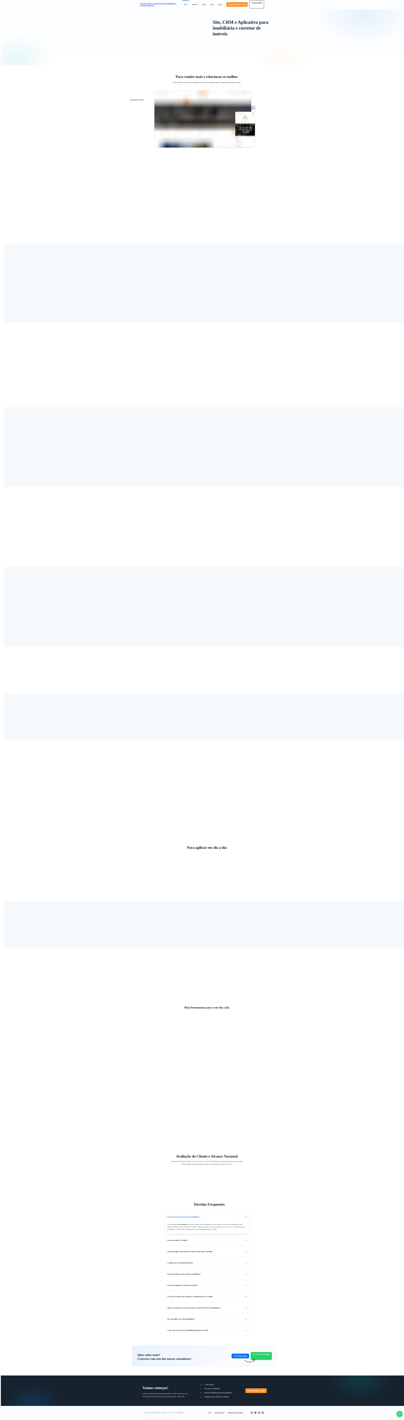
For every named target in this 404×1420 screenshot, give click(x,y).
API (209, 1412)
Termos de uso (219, 1412)
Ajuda (220, 4)
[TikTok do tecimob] (259, 1412)
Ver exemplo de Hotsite (189, 230)
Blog (212, 4)
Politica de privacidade (235, 1412)
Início (186, 4)
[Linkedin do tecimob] (262, 1412)
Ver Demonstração (240, 1356)
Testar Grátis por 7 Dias (237, 4)
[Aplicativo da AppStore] (188, 366)
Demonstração (244, 54)
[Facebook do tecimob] (255, 1412)
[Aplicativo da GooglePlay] (205, 366)
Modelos (195, 4)
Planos (204, 4)
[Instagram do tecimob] (251, 1412)
